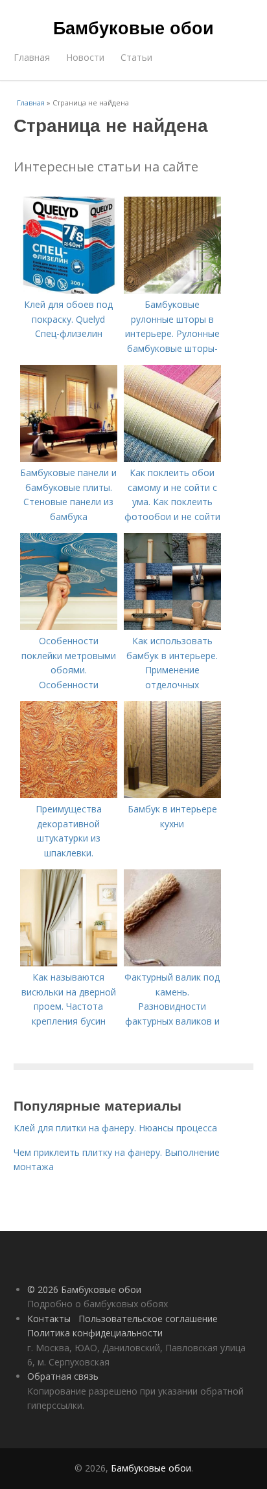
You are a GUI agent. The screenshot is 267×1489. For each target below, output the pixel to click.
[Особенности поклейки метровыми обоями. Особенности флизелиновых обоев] (68, 626)
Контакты (49, 1318)
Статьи (136, 57)
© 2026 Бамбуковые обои (84, 1289)
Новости (85, 57)
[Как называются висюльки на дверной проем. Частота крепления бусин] (68, 963)
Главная (32, 57)
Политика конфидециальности (95, 1333)
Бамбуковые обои (133, 27)
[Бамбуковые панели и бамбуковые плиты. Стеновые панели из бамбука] (68, 458)
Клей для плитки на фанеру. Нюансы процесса (115, 1128)
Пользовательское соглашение (148, 1318)
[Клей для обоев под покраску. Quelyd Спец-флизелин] (68, 290)
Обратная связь (63, 1376)
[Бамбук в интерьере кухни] (172, 794)
